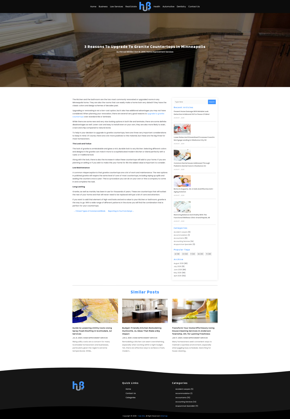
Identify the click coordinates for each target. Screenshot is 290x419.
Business (103, 6)
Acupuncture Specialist (183, 244)
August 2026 (179, 263)
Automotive (168, 6)
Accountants (179, 238)
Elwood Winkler (126, 52)
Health (157, 6)
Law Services (116, 6)
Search (212, 102)
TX (208, 254)
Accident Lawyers (181, 232)
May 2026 (177, 273)
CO (185, 254)
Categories (130, 397)
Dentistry (181, 6)
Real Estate (131, 6)
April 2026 (177, 276)
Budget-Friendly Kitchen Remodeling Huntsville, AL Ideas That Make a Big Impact (142, 331)
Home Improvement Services (160, 52)
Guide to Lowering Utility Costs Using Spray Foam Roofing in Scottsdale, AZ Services (92, 331)
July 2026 (177, 266)
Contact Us (194, 6)
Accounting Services (182, 241)
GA (200, 254)
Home (93, 6)
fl (193, 254)
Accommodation (180, 235)
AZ (177, 254)
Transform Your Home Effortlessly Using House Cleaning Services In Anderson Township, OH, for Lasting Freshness (193, 331)
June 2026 (178, 269)
